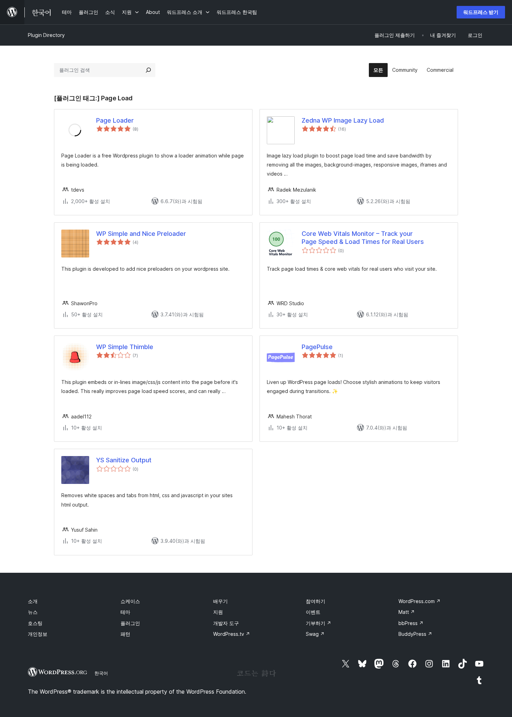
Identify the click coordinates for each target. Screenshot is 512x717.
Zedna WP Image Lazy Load (343, 120)
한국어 (101, 673)
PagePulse (317, 346)
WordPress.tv (231, 634)
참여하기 (315, 601)
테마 (125, 612)
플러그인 (130, 623)
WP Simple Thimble (124, 346)
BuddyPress (415, 634)
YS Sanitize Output (124, 460)
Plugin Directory (46, 35)
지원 (218, 612)
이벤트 (313, 612)
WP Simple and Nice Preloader (141, 233)
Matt (406, 612)
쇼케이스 (130, 601)
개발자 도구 (226, 623)
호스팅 (35, 623)
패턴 (125, 634)
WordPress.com (419, 601)
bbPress (411, 623)
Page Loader (115, 120)
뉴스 (33, 612)
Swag (315, 634)
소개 (33, 601)
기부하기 (318, 623)
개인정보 (37, 634)
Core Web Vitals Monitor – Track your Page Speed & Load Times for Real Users (363, 237)
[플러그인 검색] (148, 70)
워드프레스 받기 (480, 12)
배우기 (220, 601)
